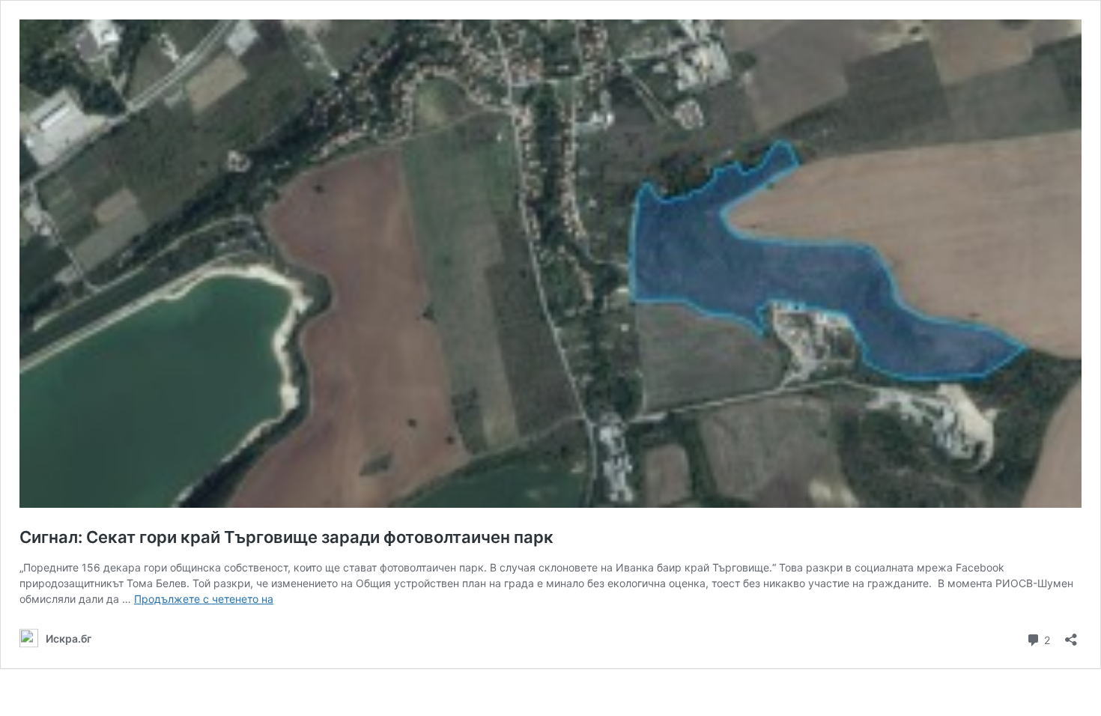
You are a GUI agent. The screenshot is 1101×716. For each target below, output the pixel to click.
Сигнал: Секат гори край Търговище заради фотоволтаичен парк (286, 537)
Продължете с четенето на (203, 598)
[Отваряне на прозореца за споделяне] (1071, 634)
